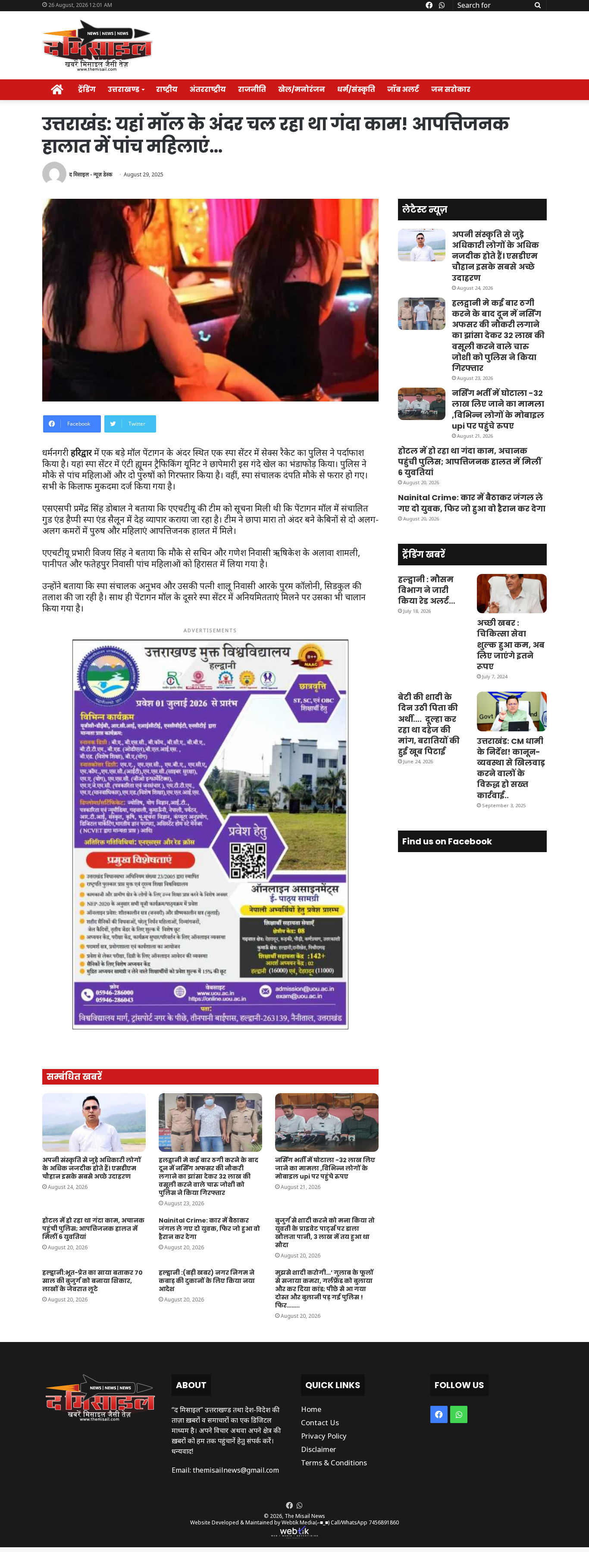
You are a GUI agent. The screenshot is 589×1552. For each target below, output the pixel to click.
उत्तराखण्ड (123, 89)
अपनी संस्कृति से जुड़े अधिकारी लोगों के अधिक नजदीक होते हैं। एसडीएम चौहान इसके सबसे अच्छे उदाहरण (91, 1168)
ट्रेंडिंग (87, 89)
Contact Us (320, 1422)
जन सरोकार (450, 89)
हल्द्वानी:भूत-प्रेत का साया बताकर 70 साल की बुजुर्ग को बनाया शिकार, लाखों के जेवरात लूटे (92, 1280)
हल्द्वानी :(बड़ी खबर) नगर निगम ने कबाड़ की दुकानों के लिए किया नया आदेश (207, 1280)
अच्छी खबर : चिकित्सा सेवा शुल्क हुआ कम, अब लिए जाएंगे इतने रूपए (511, 645)
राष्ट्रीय (167, 89)
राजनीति (252, 89)
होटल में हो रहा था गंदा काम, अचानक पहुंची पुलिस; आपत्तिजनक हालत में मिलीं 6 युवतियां (93, 1228)
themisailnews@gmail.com (236, 1470)
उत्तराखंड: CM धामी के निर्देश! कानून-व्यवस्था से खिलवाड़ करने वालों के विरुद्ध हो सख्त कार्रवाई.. (511, 768)
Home (311, 1409)
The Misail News (305, 1516)
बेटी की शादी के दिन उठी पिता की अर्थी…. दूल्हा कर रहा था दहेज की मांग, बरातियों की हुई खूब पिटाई (429, 724)
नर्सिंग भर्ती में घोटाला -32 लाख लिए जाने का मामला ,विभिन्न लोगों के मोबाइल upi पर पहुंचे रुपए (325, 1168)
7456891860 (384, 1522)
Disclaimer (318, 1449)
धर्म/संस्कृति (356, 89)
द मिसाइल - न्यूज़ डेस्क (90, 174)
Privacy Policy (324, 1436)
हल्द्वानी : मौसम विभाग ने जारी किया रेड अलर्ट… (426, 590)
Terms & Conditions (334, 1462)
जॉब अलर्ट (403, 89)
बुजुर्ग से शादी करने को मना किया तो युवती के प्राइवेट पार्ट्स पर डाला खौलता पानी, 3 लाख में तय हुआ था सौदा (325, 1232)
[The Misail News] (97, 45)
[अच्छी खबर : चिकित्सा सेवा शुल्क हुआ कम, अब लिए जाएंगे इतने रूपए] (512, 593)
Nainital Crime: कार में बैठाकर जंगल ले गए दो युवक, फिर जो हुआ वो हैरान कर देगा (209, 1228)
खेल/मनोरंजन (301, 89)
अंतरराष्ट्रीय (208, 89)
